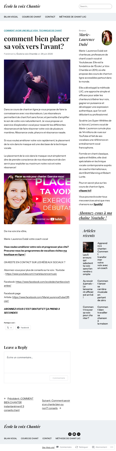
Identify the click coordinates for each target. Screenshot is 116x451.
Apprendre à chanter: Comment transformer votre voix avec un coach (102, 255)
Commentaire (59, 378)
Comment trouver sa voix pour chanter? (88, 312)
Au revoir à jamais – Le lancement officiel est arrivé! (88, 289)
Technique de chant (50, 30)
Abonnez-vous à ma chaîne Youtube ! (95, 215)
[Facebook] (74, 434)
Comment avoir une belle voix (21, 30)
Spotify (98, 204)
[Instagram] (70, 434)
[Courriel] (78, 434)
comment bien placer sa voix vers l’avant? (36, 42)
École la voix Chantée (22, 6)
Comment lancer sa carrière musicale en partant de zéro (102, 291)
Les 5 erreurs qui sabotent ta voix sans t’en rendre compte (88, 264)
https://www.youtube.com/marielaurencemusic (31, 273)
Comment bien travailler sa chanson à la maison (102, 315)
